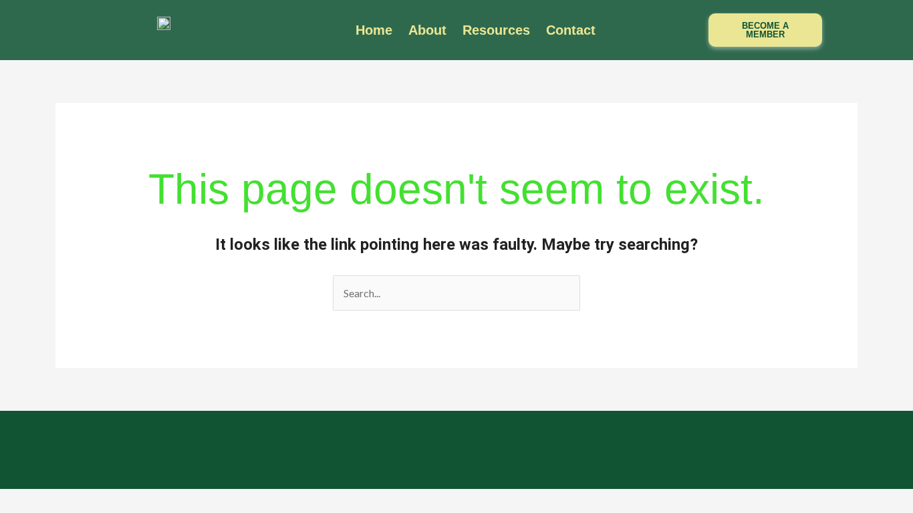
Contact (571, 30)
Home (374, 30)
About (427, 30)
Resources (496, 30)
